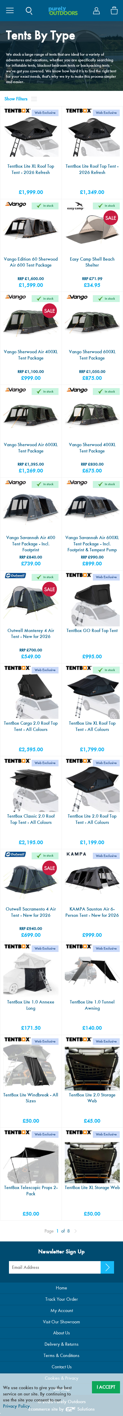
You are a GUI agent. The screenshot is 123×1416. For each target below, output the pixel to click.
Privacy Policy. (17, 1406)
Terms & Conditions (61, 1355)
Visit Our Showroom (61, 1322)
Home (61, 1288)
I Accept (106, 1387)
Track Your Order (61, 1299)
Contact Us (62, 1367)
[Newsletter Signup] (107, 1267)
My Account (61, 1310)
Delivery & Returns (61, 1344)
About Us (61, 1333)
